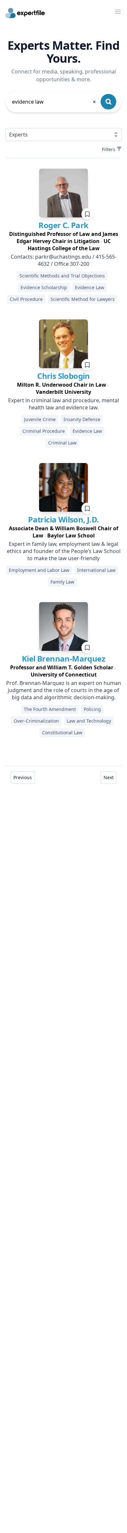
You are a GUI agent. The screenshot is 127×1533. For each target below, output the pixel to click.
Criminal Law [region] (62, 443)
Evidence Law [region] (89, 287)
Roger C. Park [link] (63, 225)
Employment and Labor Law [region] (39, 570)
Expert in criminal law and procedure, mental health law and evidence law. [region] (63, 404)
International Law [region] (96, 570)
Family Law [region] (62, 582)
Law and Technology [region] (89, 721)
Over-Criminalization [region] (36, 721)
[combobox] (54, 101)
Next (109, 777)
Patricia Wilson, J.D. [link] (63, 519)
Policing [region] (92, 709)
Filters (108, 149)
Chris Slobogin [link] (63, 375)
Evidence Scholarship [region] (44, 287)
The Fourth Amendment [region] (50, 709)
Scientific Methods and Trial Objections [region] (62, 276)
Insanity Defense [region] (82, 419)
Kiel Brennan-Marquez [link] (63, 658)
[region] (63, 241)
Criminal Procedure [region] (43, 431)
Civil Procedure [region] (26, 299)
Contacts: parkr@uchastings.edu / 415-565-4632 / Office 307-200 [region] (64, 260)
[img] (63, 193)
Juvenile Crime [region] (40, 419)
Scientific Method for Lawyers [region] (82, 299)
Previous (22, 777)
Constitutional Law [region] (62, 732)
